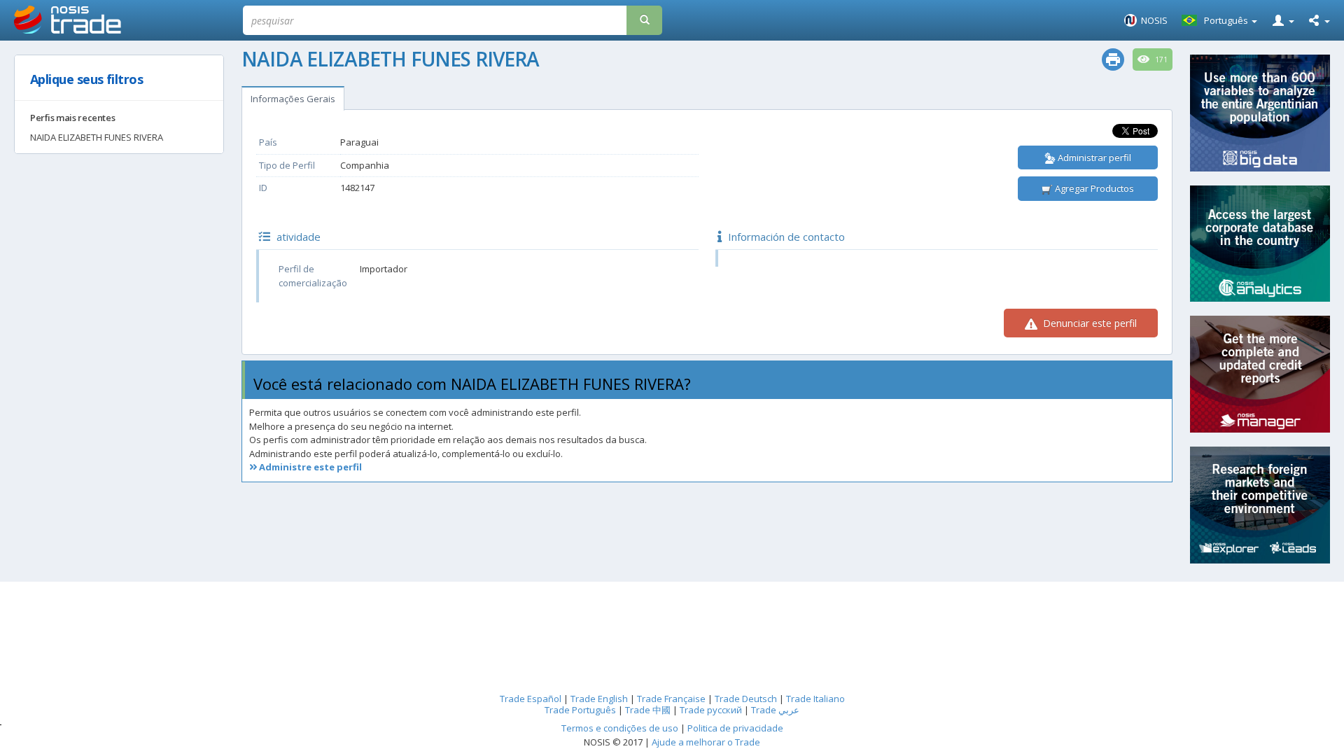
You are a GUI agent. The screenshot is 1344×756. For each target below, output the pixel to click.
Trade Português (580, 710)
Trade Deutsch (746, 698)
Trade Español (530, 698)
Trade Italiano (815, 698)
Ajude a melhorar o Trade (706, 742)
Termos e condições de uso (619, 728)
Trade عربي (775, 710)
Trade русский (711, 710)
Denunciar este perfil (1088, 323)
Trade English (599, 698)
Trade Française (671, 698)
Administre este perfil (309, 467)
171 (1160, 59)
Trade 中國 (648, 710)
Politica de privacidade (735, 728)
